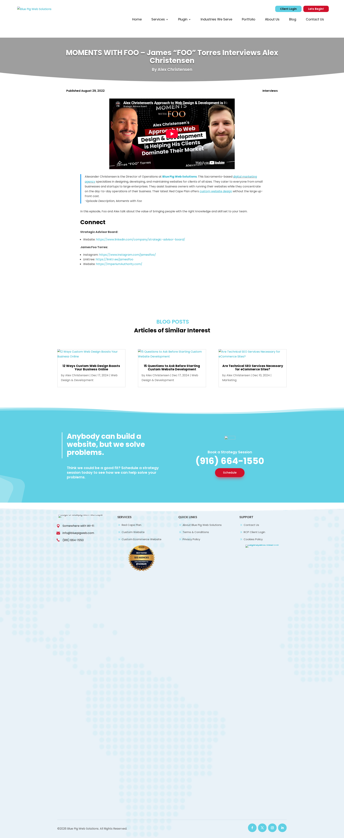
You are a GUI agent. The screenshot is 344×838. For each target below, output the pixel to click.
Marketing (229, 380)
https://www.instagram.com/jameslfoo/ (127, 255)
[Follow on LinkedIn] (282, 827)
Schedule (229, 473)
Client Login (288, 9)
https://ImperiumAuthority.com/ (119, 264)
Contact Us (315, 19)
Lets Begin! (316, 9)
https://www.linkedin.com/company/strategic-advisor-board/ (140, 239)
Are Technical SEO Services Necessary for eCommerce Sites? (252, 367)
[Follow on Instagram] (272, 827)
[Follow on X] (262, 827)
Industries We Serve (216, 19)
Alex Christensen (77, 375)
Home (137, 19)
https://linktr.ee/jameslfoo (114, 259)
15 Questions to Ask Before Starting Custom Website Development (172, 367)
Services (158, 19)
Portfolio (248, 19)
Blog (292, 19)
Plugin (182, 19)
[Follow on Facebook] (252, 827)
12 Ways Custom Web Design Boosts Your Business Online (91, 367)
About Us (272, 19)
